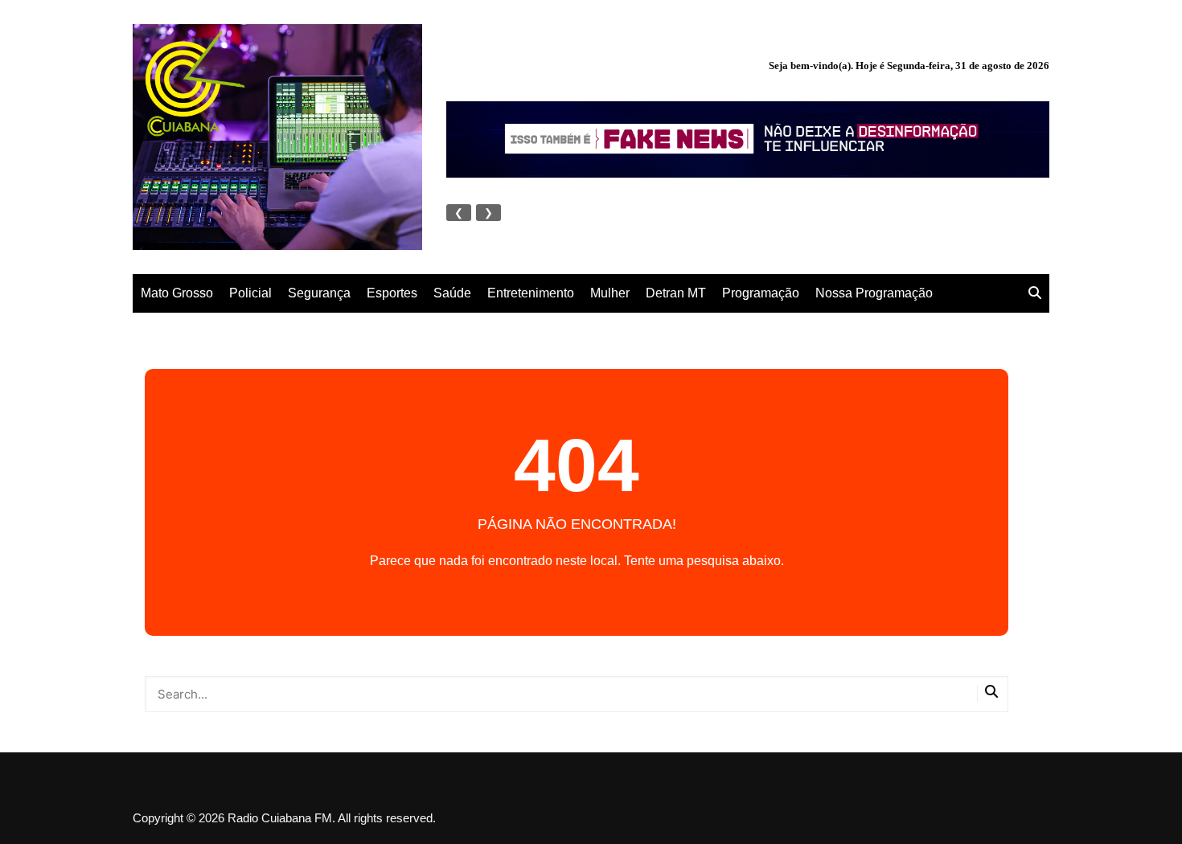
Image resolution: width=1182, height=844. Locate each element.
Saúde (452, 293)
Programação (760, 293)
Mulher (610, 293)
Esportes (392, 293)
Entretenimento (530, 293)
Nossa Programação (874, 293)
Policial (250, 293)
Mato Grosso (177, 293)
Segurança (319, 293)
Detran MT (676, 293)
